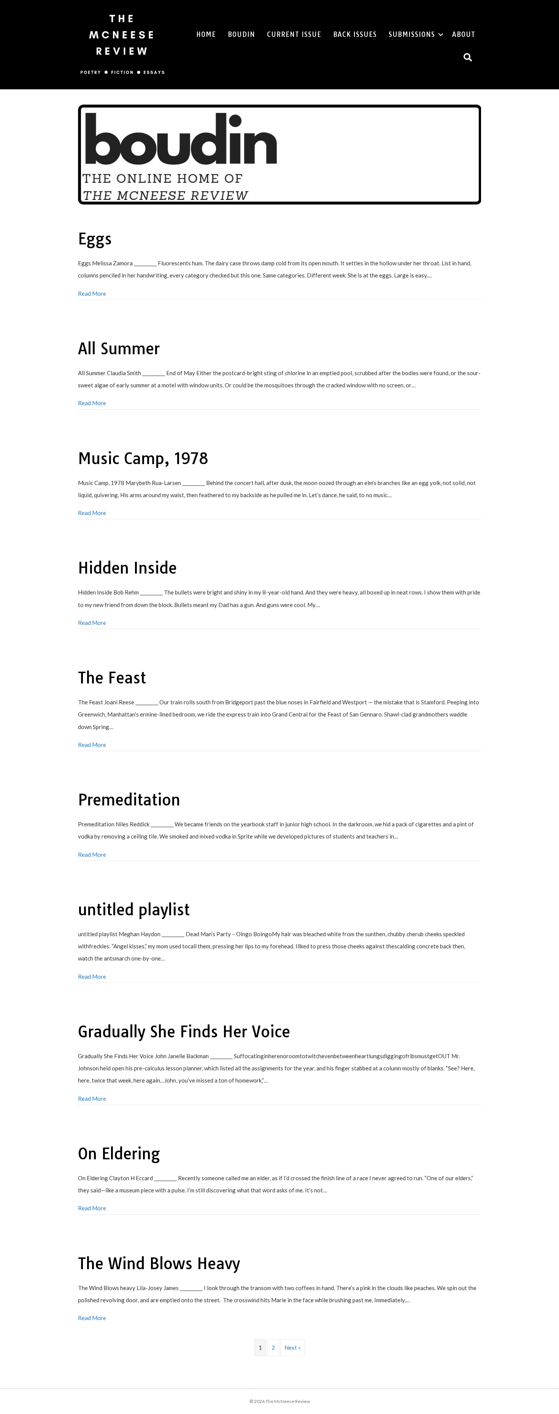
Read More (92, 293)
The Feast (112, 677)
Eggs (95, 238)
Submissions (412, 34)
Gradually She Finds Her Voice (184, 1031)
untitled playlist (134, 909)
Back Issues (355, 34)
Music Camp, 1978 (143, 458)
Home (206, 34)
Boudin (241, 34)
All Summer (119, 348)
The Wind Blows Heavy (159, 1263)
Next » (292, 1347)
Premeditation (129, 799)
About (463, 34)
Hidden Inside (127, 567)
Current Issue (294, 34)
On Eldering (119, 1153)
